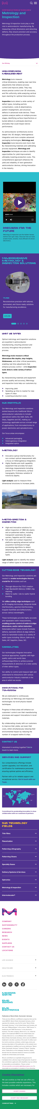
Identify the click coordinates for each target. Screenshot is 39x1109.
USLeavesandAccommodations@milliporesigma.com (17, 1066)
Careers (6, 929)
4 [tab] (24, 326)
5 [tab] (27, 326)
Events (5, 939)
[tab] (19, 960)
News (5, 936)
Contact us (8, 947)
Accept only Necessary (19, 1098)
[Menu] (35, 3)
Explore (7, 316)
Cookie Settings (7, 1103)
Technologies (25, 10)
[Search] (31, 3)
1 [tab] (12, 326)
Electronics (14, 10)
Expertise (5, 10)
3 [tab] (21, 326)
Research (7, 932)
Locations (7, 950)
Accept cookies (19, 1091)
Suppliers (7, 943)
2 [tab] (18, 326)
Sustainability (9, 925)
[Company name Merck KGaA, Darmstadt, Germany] (4, 3)
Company (7, 921)
